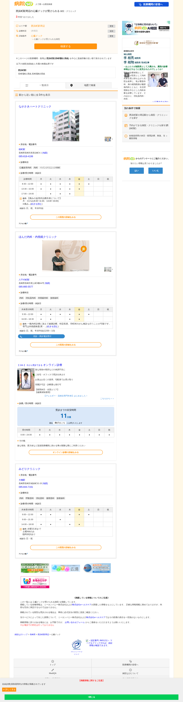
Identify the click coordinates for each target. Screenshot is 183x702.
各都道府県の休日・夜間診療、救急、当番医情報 (147, 136)
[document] (66, 164)
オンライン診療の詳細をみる (66, 452)
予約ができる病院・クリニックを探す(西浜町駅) (148, 127)
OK (91, 697)
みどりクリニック (29, 468)
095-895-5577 (26, 287)
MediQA (52, 673)
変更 (111, 26)
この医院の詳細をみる (66, 217)
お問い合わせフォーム (75, 622)
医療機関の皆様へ (153, 4)
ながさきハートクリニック (35, 106)
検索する (65, 46)
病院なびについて (130, 673)
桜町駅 (22, 149)
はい (137, 170)
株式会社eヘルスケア (81, 604)
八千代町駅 (24, 279)
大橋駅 (22, 480)
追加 (111, 31)
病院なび (23, 2)
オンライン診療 (39, 364)
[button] (126, 75)
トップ (53, 664)
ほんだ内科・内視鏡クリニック (38, 236)
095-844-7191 (26, 487)
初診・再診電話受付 (42, 336)
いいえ (155, 170)
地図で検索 (90, 85)
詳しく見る (10, 689)
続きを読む (36, 204)
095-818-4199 (26, 156)
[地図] (44, 153)
